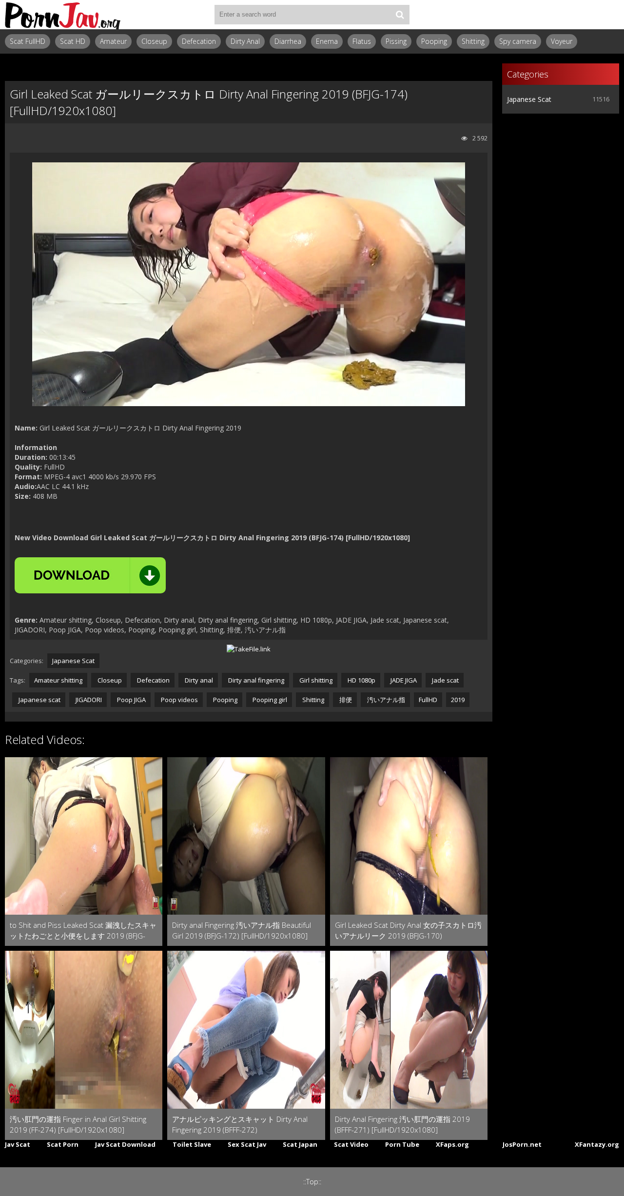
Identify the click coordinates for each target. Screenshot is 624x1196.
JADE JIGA (403, 680)
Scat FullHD (27, 41)
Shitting (473, 41)
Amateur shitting (58, 680)
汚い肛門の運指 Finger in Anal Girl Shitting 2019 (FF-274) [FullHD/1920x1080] (78, 1124)
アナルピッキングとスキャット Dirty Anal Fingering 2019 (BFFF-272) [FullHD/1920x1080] (240, 1124)
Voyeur (561, 41)
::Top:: (312, 1181)
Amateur (113, 41)
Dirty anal (198, 680)
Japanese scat (38, 699)
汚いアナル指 (385, 699)
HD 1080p (360, 680)
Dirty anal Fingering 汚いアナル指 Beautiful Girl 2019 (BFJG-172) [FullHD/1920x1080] (241, 930)
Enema (327, 41)
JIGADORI (88, 699)
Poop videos (178, 699)
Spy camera (517, 41)
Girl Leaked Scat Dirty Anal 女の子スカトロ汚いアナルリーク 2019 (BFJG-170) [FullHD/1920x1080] (408, 930)
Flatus (361, 41)
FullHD (428, 699)
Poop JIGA (131, 699)
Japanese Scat (73, 660)
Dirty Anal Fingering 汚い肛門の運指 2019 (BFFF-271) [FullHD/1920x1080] (402, 1124)
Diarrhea (287, 41)
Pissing (396, 41)
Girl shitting (315, 680)
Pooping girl (269, 699)
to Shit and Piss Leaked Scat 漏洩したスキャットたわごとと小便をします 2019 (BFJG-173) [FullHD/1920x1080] (83, 930)
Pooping (434, 41)
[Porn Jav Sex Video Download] (63, 14)
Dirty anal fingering (255, 680)
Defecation (199, 41)
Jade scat (444, 680)
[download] (90, 575)
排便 (345, 699)
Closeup (154, 41)
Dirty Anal (245, 41)
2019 (458, 699)
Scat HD (72, 41)
